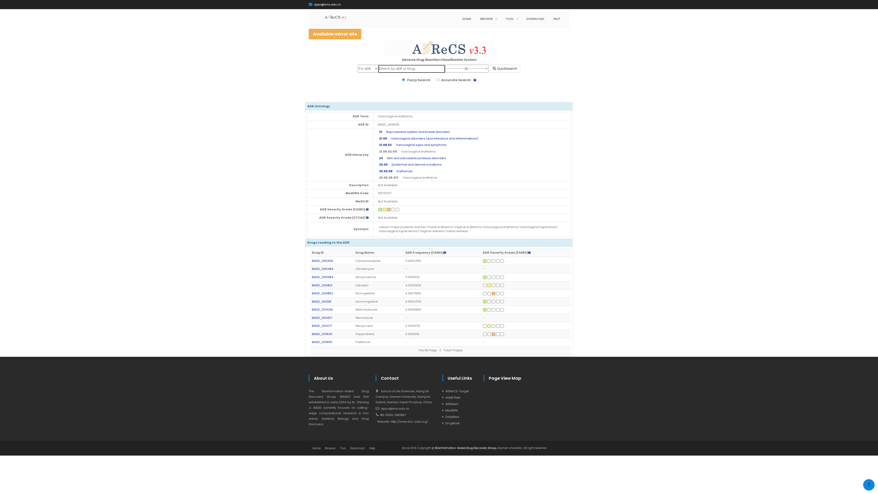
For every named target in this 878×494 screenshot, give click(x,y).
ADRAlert (451, 404)
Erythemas (395, 171)
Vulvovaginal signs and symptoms (413, 145)
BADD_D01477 (322, 326)
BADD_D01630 (322, 334)
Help (372, 448)
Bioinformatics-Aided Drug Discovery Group (465, 448)
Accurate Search (455, 80)
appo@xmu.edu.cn (327, 4)
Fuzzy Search (418, 80)
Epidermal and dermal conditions (410, 164)
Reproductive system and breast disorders (414, 132)
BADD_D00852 (322, 293)
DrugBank (452, 423)
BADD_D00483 (322, 269)
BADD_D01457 (322, 318)
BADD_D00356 (322, 261)
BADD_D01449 (322, 309)
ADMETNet (452, 397)
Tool (343, 448)
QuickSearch (506, 68)
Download (357, 448)
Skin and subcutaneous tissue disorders (412, 158)
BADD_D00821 (322, 285)
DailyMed (452, 417)
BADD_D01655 (322, 342)
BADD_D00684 (322, 277)
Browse (330, 448)
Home (316, 448)
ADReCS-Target (457, 391)
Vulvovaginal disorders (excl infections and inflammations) (428, 138)
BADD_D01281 (321, 301)
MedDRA (451, 410)
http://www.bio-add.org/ (409, 421)
